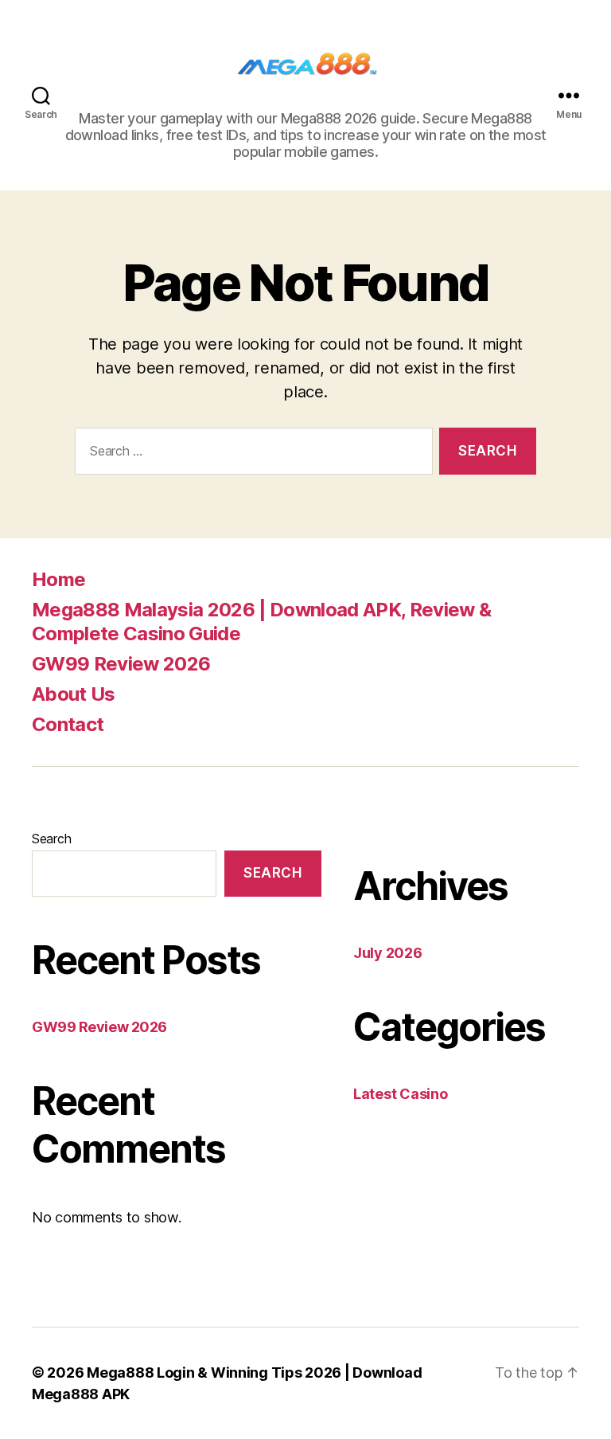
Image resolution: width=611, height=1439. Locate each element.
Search (51, 839)
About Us (73, 694)
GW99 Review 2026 (121, 663)
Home (58, 579)
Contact (67, 724)
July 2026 (387, 952)
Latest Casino (400, 1093)
